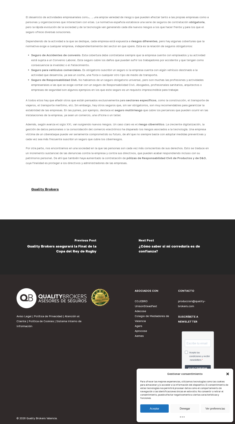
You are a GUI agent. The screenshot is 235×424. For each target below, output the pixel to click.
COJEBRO (141, 301)
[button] (227, 374)
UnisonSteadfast (146, 306)
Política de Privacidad (48, 316)
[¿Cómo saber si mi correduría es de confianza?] (176, 246)
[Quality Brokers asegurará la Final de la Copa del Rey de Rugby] (59, 246)
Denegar (185, 408)
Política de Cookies (41, 321)
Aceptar (154, 408)
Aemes (139, 335)
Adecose (140, 311)
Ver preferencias (215, 408)
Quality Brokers (45, 189)
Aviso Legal (24, 316)
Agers (138, 325)
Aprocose (141, 330)
